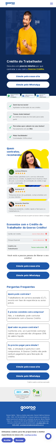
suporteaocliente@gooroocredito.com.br (32, 425)
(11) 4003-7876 (41, 423)
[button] (30, 435)
